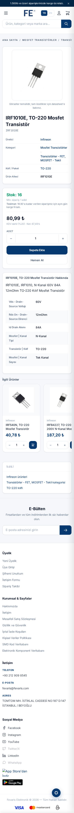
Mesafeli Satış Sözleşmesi (19, 619)
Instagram (14, 734)
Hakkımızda (10, 606)
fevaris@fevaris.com (15, 688)
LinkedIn (13, 755)
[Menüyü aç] (5, 13)
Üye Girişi (8, 567)
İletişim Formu (11, 580)
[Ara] (66, 24)
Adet (10, 231)
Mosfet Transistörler (53, 147)
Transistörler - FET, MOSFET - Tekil (53, 158)
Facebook (14, 728)
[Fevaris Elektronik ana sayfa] (29, 13)
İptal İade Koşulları (14, 631)
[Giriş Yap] (59, 13)
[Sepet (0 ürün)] (68, 13)
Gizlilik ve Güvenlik (14, 625)
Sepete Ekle (37, 250)
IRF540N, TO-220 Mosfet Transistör (17, 426)
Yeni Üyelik (9, 560)
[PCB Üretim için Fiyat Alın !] (56, 792)
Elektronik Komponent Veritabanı (23, 650)
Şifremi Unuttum (12, 573)
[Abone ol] (65, 530)
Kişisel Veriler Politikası (16, 638)
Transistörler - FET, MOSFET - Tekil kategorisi (36, 482)
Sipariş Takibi (11, 586)
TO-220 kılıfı (15, 488)
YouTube (13, 741)
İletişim (6, 612)
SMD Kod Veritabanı (15, 644)
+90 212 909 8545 (14, 675)
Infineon (45, 139)
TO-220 (45, 168)
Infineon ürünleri (17, 476)
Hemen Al (37, 260)
